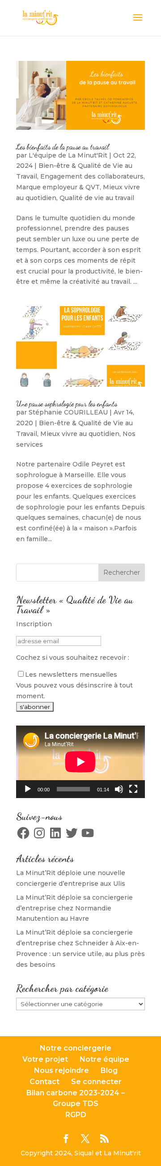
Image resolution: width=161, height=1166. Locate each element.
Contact (44, 1081)
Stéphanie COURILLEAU (68, 412)
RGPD (75, 1114)
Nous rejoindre (61, 1070)
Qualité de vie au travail (96, 198)
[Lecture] (27, 789)
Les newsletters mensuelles (71, 675)
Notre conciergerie (75, 1048)
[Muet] (118, 789)
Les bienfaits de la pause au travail (62, 146)
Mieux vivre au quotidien (79, 434)
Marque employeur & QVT (58, 187)
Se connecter (96, 1081)
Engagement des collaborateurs (92, 176)
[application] (80, 762)
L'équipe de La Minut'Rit (68, 155)
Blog (109, 1070)
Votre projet (45, 1059)
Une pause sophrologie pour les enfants (66, 403)
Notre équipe (104, 1059)
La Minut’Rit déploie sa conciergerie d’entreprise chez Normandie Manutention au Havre (74, 908)
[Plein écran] (133, 789)
